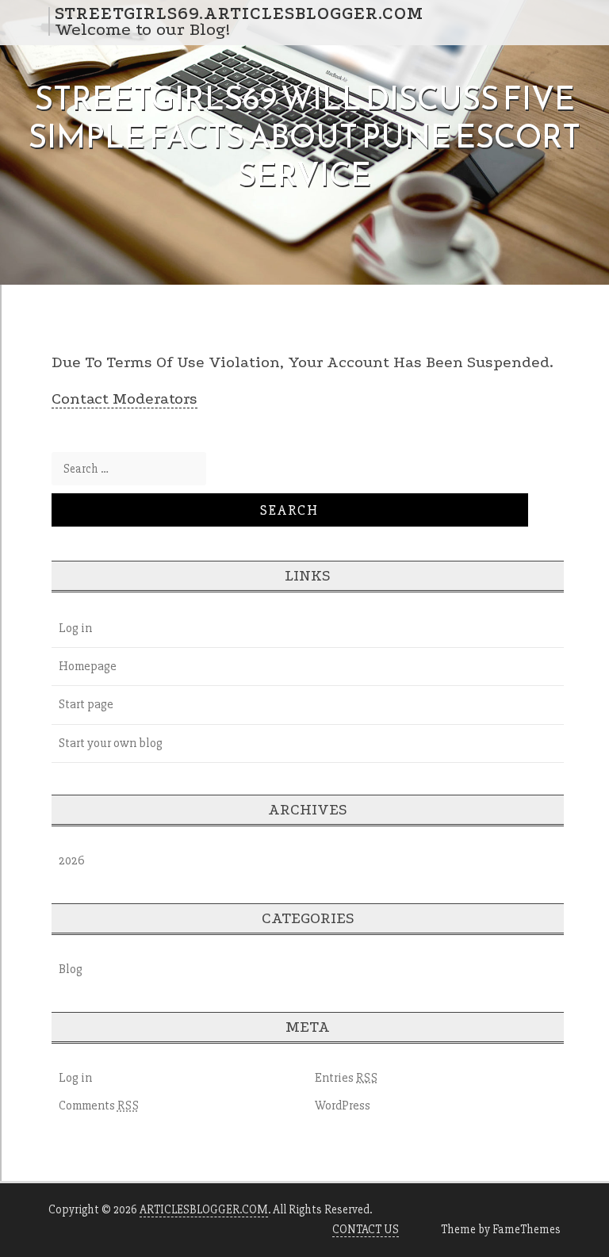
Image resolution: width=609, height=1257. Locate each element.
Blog (70, 969)
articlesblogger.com (204, 1209)
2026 (72, 860)
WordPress (342, 1105)
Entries (346, 1078)
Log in (75, 628)
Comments (99, 1105)
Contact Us (365, 1229)
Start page (86, 704)
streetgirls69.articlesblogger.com (239, 13)
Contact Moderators (124, 398)
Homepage (88, 666)
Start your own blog (111, 743)
